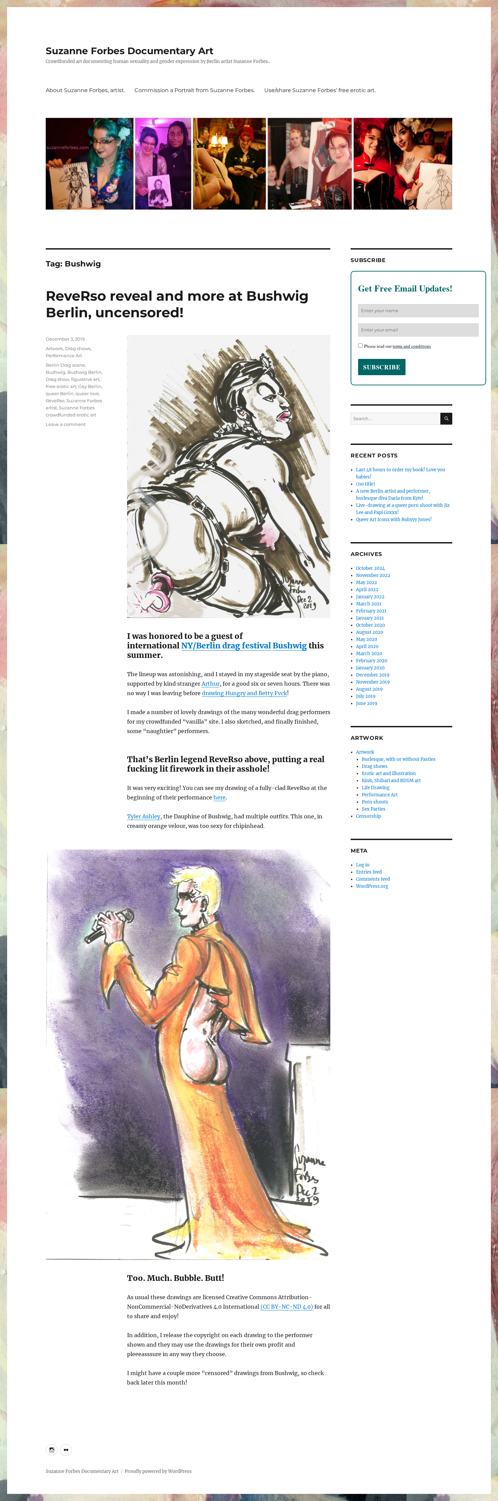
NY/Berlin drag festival (226, 645)
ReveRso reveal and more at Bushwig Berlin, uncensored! (177, 304)
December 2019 (373, 675)
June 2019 (366, 703)
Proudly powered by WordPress (158, 1471)
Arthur (211, 683)
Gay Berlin (89, 386)
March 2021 (368, 604)
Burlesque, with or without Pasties (399, 759)
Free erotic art (61, 386)
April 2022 (367, 590)
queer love (87, 393)
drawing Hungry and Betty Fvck (244, 693)
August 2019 (369, 689)
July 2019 (366, 696)
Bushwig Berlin (84, 372)
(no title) (365, 484)
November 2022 (373, 575)
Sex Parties (374, 809)
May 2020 (366, 639)
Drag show (57, 379)
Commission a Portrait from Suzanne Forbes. (194, 90)
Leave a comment (66, 424)
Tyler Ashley (143, 816)
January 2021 (370, 618)
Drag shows (77, 348)
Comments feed (373, 879)
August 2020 (369, 632)
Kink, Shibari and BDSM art (391, 781)
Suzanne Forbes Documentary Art (129, 51)
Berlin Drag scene (65, 365)
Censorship (368, 816)
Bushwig (290, 645)
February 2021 (371, 611)
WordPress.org (372, 886)
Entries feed (369, 872)
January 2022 (370, 597)
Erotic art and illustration (389, 773)
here (219, 797)
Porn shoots (375, 802)
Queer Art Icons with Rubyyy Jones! (394, 519)
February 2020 (371, 661)
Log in (363, 865)
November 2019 (373, 682)
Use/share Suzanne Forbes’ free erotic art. (320, 90)
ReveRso (55, 400)
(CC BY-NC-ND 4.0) (287, 1306)
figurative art (85, 379)
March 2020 (369, 654)
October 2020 (370, 625)
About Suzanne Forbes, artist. (85, 90)
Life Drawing (376, 788)
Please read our (397, 346)
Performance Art (64, 355)
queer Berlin (60, 393)
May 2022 (366, 582)
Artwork (54, 348)
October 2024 (370, 568)
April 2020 (367, 646)
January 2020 (370, 668)
